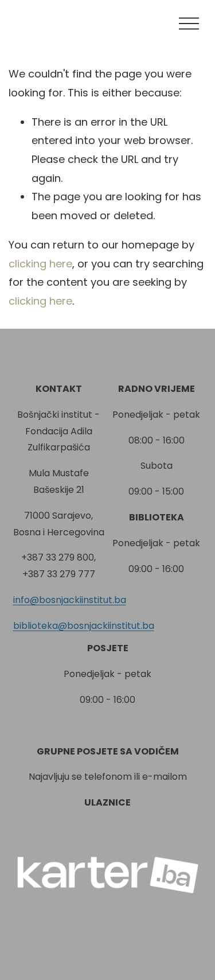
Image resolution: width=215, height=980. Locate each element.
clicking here (40, 263)
